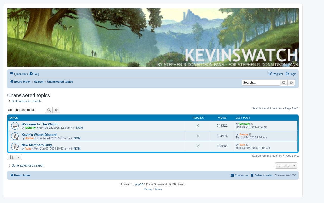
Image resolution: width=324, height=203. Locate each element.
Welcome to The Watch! (40, 124)
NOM (79, 127)
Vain (28, 148)
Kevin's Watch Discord (39, 135)
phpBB (139, 184)
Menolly (30, 127)
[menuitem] (34, 74)
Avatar (29, 138)
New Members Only (37, 145)
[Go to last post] (252, 123)
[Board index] (152, 37)
